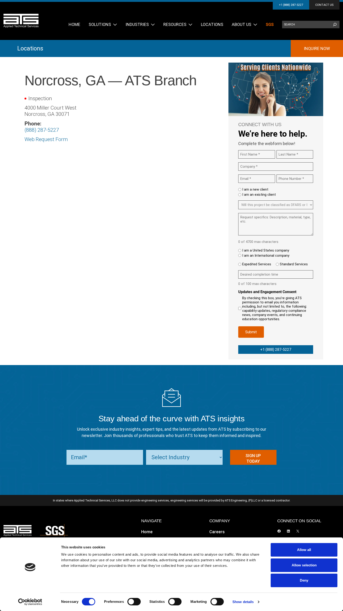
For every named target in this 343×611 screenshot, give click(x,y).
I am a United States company (265, 250)
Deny (304, 580)
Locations (30, 48)
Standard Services (294, 264)
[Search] (335, 24)
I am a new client (255, 189)
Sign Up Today (253, 458)
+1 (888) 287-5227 (291, 5)
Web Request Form (46, 139)
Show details (243, 602)
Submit (251, 332)
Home (147, 531)
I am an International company (265, 255)
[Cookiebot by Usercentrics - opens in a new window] (30, 601)
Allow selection (304, 565)
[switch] (134, 601)
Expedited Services (256, 264)
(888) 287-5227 (41, 130)
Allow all (304, 550)
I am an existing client (259, 194)
